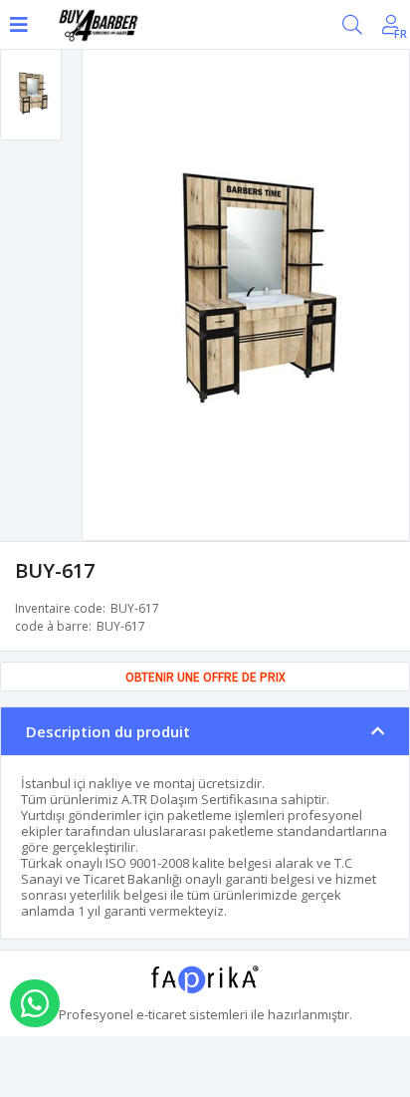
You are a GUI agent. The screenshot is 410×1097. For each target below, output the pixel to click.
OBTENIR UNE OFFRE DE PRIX (205, 677)
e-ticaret (161, 1014)
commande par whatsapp (35, 1003)
